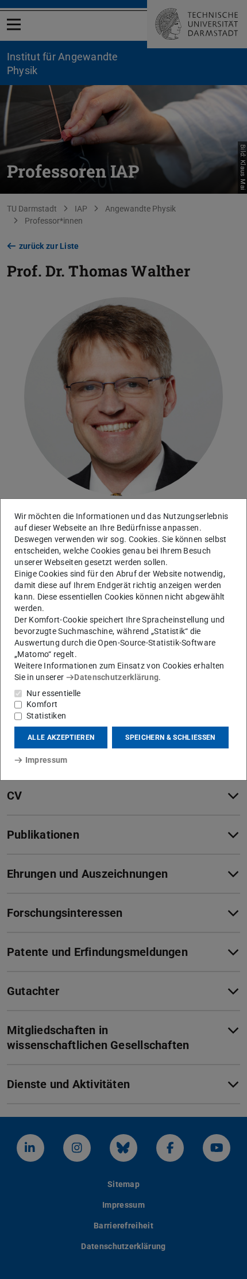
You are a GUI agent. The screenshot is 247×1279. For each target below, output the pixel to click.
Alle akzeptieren (61, 737)
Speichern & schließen (170, 737)
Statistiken (46, 715)
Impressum (46, 760)
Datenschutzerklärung (116, 677)
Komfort (41, 704)
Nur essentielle (53, 693)
